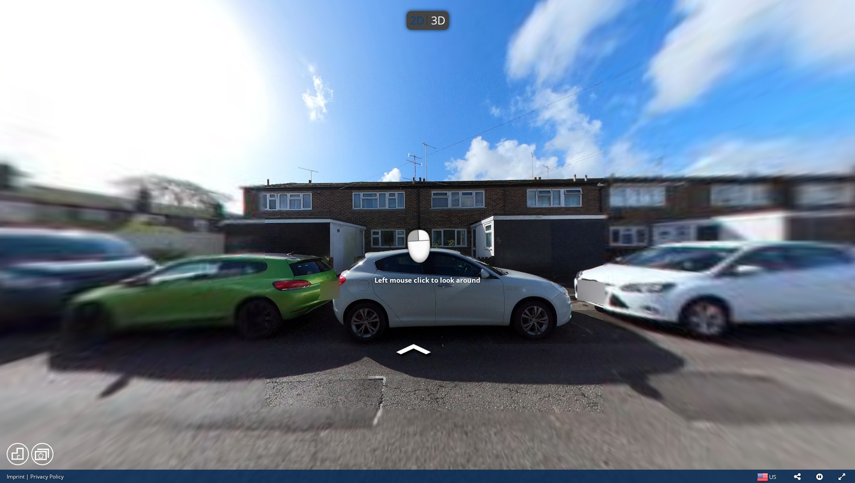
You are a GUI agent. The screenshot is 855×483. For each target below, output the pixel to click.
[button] (797, 476)
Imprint (15, 476)
